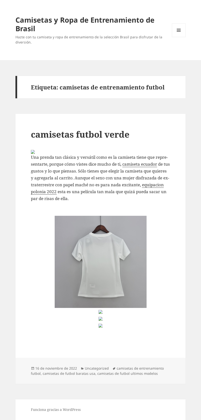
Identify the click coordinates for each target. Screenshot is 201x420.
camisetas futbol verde (80, 134)
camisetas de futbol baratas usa (69, 373)
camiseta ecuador (139, 164)
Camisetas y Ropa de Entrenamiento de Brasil (84, 24)
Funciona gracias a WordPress (56, 409)
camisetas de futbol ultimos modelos (127, 373)
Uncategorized (97, 368)
